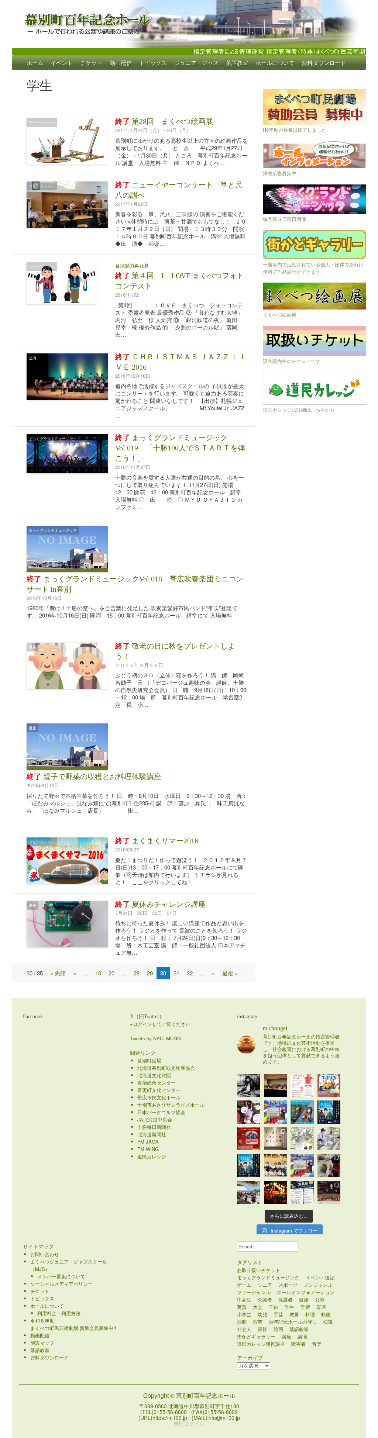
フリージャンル (42, 122)
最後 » (230, 973)
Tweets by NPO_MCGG (155, 1038)
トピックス (153, 62)
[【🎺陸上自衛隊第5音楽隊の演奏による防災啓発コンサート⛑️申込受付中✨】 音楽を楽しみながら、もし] (275, 1085)
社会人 (244, 1328)
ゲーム (244, 1284)
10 (98, 973)
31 (176, 973)
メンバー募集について (61, 1276)
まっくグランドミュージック (53, 438)
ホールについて (274, 62)
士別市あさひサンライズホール (171, 1104)
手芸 (278, 1314)
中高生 (244, 1299)
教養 (294, 1314)
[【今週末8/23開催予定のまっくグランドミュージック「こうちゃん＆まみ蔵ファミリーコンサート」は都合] (248, 1139)
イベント (62, 62)
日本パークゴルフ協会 (161, 1112)
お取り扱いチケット (258, 1269)
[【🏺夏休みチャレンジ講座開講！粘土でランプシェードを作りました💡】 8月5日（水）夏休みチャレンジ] (329, 1165)
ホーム (35, 62)
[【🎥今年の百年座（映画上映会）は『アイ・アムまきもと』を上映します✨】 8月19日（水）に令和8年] (248, 1165)
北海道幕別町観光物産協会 (166, 1067)
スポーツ (288, 1284)
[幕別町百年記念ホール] (189, 22)
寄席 (321, 1306)
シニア (265, 1284)
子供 (273, 1306)
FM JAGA (148, 1141)
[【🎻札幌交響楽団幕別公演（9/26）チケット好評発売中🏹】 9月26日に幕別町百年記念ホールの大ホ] (329, 1192)
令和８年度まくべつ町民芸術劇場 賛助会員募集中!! (73, 1324)
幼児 (262, 1314)
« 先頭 (58, 973)
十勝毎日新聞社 (154, 1126)
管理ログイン (189, 1423)
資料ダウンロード (324, 62)
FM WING (148, 1148)
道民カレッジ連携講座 (261, 1343)
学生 (289, 1306)
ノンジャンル (318, 1284)
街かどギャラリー (256, 1336)
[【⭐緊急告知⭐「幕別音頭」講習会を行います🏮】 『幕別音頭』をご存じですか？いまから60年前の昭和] (275, 1192)
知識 (328, 1321)
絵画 (278, 1328)
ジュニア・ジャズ (196, 62)
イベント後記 (320, 1277)
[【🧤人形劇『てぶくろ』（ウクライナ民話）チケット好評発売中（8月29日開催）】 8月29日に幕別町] (329, 1085)
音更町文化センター (159, 1089)
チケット (91, 62)
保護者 (285, 1299)
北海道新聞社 (151, 1134)
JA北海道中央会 (154, 1119)
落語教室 (237, 62)
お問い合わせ (44, 1254)
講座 (32, 647)
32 (190, 973)
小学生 (244, 1314)
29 (150, 973)
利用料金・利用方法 (58, 1313)
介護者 (265, 1299)
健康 (304, 1299)
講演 (302, 1336)
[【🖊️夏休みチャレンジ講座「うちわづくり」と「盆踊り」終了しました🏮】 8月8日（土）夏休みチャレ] (275, 1165)
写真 (242, 1306)
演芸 (257, 1321)
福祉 (262, 1328)
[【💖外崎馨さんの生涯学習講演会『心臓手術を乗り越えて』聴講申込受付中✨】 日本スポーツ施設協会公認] (302, 1085)
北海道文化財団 (154, 1075)
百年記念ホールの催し (293, 1321)
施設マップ (42, 1342)
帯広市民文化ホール (159, 1097)
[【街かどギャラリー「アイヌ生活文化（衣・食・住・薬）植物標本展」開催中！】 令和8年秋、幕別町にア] (275, 1139)
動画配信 (121, 62)
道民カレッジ (151, 1156)
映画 (326, 1314)
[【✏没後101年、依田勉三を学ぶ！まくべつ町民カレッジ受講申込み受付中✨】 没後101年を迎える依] (248, 1085)
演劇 (242, 1321)
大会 (257, 1306)
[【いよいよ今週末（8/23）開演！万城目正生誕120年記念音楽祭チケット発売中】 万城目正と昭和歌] (275, 1112)
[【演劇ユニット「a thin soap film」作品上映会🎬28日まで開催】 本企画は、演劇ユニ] (248, 1112)
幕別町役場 (149, 1060)
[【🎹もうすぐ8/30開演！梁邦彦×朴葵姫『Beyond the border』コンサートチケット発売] (302, 1112)
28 (137, 973)
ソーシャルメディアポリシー (61, 1283)
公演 (32, 357)
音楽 (317, 1343)
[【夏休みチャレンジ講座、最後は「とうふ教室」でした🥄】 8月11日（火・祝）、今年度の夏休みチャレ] (329, 1139)
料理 (310, 1314)
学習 (305, 1306)
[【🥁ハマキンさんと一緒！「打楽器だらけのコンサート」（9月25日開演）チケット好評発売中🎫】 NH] (302, 1139)
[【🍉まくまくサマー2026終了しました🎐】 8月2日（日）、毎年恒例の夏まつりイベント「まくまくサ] (248, 1192)
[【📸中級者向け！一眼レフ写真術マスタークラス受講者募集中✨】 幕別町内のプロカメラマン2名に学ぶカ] (302, 1192)
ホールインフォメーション (305, 1292)
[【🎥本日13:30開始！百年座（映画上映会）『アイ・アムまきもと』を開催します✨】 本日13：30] (329, 1112)
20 (111, 973)
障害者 (298, 1343)
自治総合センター (156, 1082)
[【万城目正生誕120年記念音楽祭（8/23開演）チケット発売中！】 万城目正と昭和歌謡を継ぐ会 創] (302, 1165)
